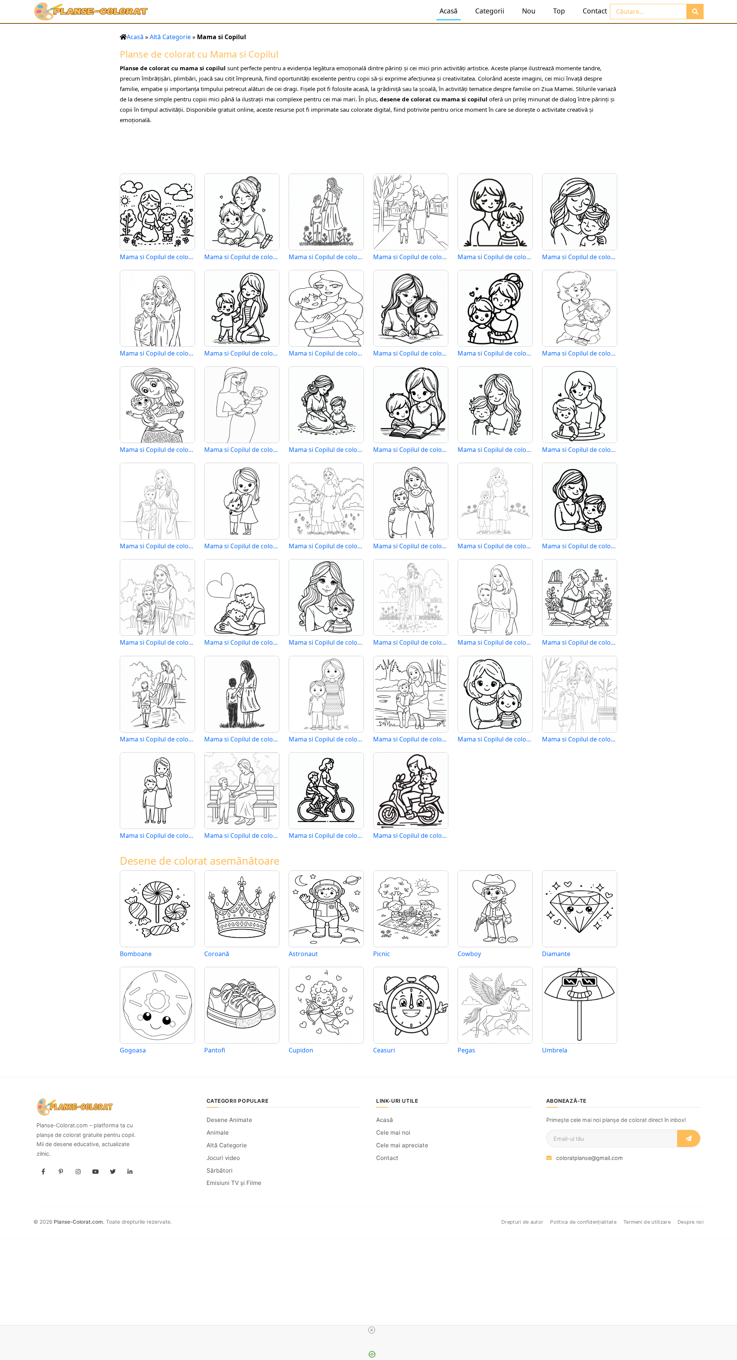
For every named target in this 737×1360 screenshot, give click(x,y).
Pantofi (214, 1050)
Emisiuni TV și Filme (234, 1182)
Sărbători (220, 1170)
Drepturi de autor (522, 1222)
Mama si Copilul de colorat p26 (241, 642)
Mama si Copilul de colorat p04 (410, 257)
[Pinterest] (61, 1171)
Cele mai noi (393, 1132)
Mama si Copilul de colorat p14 (241, 449)
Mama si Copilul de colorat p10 (410, 353)
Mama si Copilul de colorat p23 (495, 546)
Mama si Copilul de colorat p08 (241, 353)
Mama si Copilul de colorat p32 (241, 739)
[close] (371, 1330)
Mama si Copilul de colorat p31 (157, 739)
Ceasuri (384, 1050)
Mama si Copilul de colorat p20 (241, 546)
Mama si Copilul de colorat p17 (495, 449)
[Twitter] (112, 1171)
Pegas (466, 1050)
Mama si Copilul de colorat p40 (410, 835)
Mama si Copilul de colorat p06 (579, 257)
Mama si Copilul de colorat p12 (579, 353)
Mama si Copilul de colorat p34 (410, 739)
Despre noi (691, 1222)
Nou (528, 10)
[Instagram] (78, 1171)
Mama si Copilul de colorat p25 (157, 642)
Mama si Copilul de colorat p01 (157, 257)
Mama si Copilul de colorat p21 (326, 546)
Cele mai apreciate (402, 1145)
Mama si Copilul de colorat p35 (495, 739)
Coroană (216, 954)
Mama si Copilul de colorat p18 (579, 449)
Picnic (381, 954)
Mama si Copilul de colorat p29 (495, 642)
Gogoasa (133, 1050)
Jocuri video (223, 1157)
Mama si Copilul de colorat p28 (410, 642)
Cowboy (469, 954)
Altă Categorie (170, 37)
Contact (595, 10)
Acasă (449, 10)
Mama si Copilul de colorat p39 (326, 835)
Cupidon (301, 1050)
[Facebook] (43, 1171)
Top (559, 10)
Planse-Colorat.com (78, 1222)
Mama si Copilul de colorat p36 (579, 739)
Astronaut (303, 954)
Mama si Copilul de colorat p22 (410, 546)
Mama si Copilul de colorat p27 (326, 642)
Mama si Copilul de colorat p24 (579, 546)
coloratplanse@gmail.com (589, 1158)
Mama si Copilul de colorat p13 (157, 449)
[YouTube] (95, 1171)
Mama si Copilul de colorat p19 (157, 546)
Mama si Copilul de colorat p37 (157, 835)
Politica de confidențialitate (583, 1222)
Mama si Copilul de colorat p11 (495, 353)
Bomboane (136, 954)
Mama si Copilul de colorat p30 (579, 642)
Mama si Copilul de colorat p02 (241, 257)
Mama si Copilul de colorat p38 (241, 835)
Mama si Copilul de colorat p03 (326, 257)
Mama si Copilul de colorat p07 (157, 353)
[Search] (695, 11)
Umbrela (554, 1050)
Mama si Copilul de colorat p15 (326, 449)
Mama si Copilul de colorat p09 (326, 353)
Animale (218, 1132)
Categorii (489, 10)
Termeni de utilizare (647, 1222)
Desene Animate (229, 1119)
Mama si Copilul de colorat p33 (326, 739)
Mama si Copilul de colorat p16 (410, 449)
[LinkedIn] (130, 1171)
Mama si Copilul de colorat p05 (495, 257)
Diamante (556, 954)
